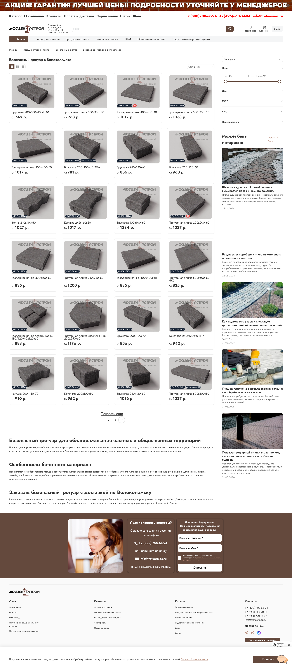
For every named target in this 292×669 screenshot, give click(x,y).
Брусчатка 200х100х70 (131, 336)
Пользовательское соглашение (24, 631)
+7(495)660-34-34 (234, 16)
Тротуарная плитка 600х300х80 (189, 393)
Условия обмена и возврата (107, 612)
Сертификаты (107, 16)
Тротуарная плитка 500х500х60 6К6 (189, 279)
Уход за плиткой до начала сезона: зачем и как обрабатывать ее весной (252, 390)
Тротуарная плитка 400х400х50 (32, 167)
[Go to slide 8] (51, 106)
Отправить (200, 567)
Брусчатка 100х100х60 (131, 222)
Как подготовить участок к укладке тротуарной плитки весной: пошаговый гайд (252, 323)
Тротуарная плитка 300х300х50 (189, 112)
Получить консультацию (262, 640)
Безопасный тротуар (66, 49)
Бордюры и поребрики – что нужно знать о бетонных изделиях (251, 256)
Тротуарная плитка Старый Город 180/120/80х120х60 (32, 337)
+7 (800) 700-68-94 (153, 543)
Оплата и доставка (79, 16)
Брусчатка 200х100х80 (78, 393)
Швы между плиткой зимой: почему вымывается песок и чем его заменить (248, 189)
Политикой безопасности (194, 659)
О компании (34, 16)
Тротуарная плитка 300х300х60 (32, 278)
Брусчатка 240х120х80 (131, 393)
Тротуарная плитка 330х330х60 (84, 278)
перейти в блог (273, 139)
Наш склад (14, 617)
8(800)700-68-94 (202, 16)
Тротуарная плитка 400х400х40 (137, 112)
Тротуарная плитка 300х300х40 (84, 112)
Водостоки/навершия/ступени (191, 39)
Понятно (268, 659)
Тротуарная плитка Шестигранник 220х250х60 (85, 337)
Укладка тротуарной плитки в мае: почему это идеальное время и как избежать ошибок (251, 456)
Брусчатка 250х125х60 (183, 167)
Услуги (178, 632)
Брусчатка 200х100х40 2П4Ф (30, 112)
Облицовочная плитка (151, 39)
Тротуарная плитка (77, 39)
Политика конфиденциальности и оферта (24, 624)
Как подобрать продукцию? (107, 617)
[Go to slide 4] (30, 106)
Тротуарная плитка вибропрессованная (193, 612)
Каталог (15, 16)
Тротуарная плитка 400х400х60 (137, 278)
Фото (137, 16)
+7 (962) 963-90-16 (256, 612)
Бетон (177, 627)
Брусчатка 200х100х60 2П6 (82, 167)
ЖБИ (127, 39)
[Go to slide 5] (35, 106)
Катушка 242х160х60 (77, 222)
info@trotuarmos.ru (268, 16)
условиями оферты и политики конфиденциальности (202, 559)
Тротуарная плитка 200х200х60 (189, 222)
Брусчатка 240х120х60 (131, 167)
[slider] (225, 81)
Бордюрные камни (48, 39)
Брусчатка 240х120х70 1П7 (186, 336)
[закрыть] (289, 644)
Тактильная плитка (107, 39)
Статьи (125, 16)
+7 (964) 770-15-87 (256, 616)
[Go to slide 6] (41, 106)
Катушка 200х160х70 (25, 393)
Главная (13, 49)
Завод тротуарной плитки (36, 49)
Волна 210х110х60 (24, 222)
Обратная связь (101, 627)
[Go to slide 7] (46, 106)
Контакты (53, 16)
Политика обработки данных (281, 644)
